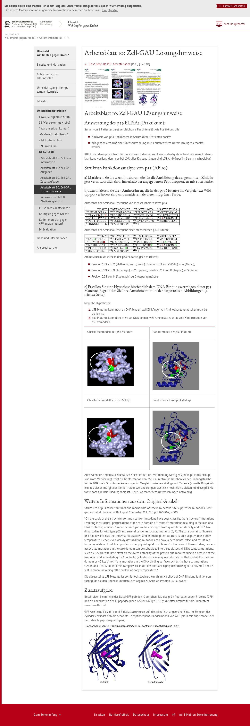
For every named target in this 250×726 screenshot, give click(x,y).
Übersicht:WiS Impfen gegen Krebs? (83, 24)
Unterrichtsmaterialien (51, 111)
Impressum (160, 714)
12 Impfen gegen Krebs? (54, 214)
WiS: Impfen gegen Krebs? (19, 37)
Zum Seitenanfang (45, 714)
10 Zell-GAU (46, 152)
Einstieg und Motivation (51, 64)
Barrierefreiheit (119, 714)
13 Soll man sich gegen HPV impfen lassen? (53, 221)
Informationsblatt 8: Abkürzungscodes (52, 199)
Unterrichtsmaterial (50, 37)
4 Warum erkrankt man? (54, 128)
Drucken (99, 714)
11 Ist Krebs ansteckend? (54, 208)
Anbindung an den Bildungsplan (48, 76)
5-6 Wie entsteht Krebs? (53, 134)
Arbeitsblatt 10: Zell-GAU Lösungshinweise (55, 189)
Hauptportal (110, 10)
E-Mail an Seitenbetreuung (201, 714)
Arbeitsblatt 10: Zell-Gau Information (55, 160)
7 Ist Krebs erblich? (50, 140)
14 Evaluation (47, 229)
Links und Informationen (52, 238)
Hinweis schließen (233, 6)
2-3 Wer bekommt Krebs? (54, 122)
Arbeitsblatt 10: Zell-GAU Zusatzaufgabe (55, 179)
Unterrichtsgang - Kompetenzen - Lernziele (53, 89)
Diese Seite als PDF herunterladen (109, 64)
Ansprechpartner (47, 247)
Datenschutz (141, 714)
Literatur (42, 101)
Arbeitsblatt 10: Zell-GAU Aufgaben (55, 170)
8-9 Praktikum (48, 146)
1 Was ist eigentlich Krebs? (55, 117)
